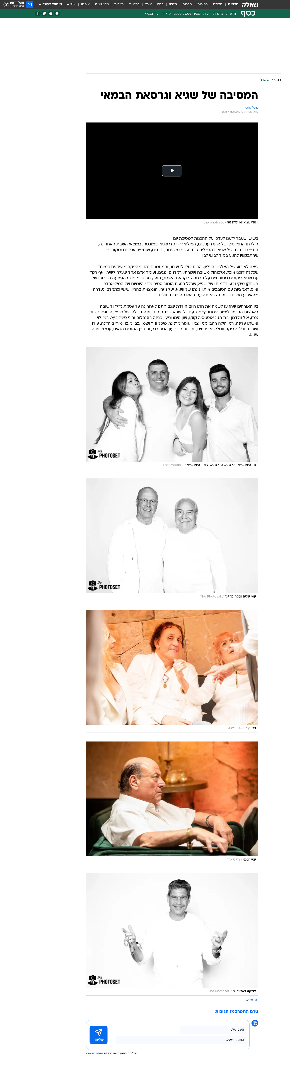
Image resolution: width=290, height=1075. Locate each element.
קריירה (166, 13)
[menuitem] (230, 4)
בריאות (134, 4)
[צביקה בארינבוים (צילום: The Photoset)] (172, 934)
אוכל (148, 4)
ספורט (217, 4)
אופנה (85, 4)
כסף (160, 4)
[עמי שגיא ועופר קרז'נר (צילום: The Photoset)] (172, 539)
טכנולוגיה (102, 4)
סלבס (173, 4)
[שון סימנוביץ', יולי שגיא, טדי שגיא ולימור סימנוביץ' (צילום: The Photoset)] (172, 408)
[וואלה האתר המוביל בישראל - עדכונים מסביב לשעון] (250, 4)
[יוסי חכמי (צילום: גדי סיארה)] (172, 802)
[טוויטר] (44, 13)
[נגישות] (6, 4)
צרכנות (218, 13)
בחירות (202, 4)
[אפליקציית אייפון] (50, 13)
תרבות (187, 4)
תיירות (119, 4)
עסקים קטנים (182, 13)
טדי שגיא (252, 1000)
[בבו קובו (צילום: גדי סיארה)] (172, 671)
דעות (206, 13)
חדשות (233, 4)
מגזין (197, 13)
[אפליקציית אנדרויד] (57, 13)
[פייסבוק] (38, 13)
